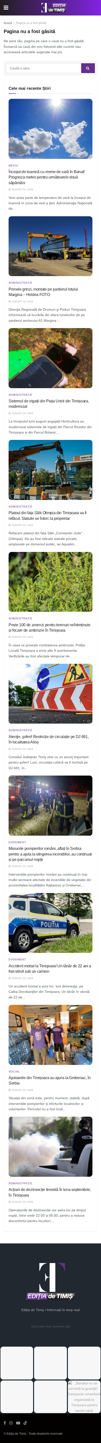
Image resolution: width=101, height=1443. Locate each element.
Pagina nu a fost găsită (31, 23)
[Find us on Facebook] (5, 1423)
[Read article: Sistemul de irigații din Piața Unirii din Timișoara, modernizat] (50, 358)
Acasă (8, 23)
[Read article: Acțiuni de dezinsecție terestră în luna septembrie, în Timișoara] (50, 1147)
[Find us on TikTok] (25, 1423)
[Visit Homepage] (54, 8)
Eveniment (17, 842)
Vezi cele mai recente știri (50, 1326)
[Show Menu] (6, 7)
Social (14, 1071)
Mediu (13, 165)
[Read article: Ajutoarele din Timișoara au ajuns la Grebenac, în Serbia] (50, 1035)
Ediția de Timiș (16, 1433)
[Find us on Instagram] (11, 1423)
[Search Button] (88, 68)
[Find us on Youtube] (18, 1423)
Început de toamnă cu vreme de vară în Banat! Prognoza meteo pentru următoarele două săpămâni (47, 177)
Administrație (20, 282)
